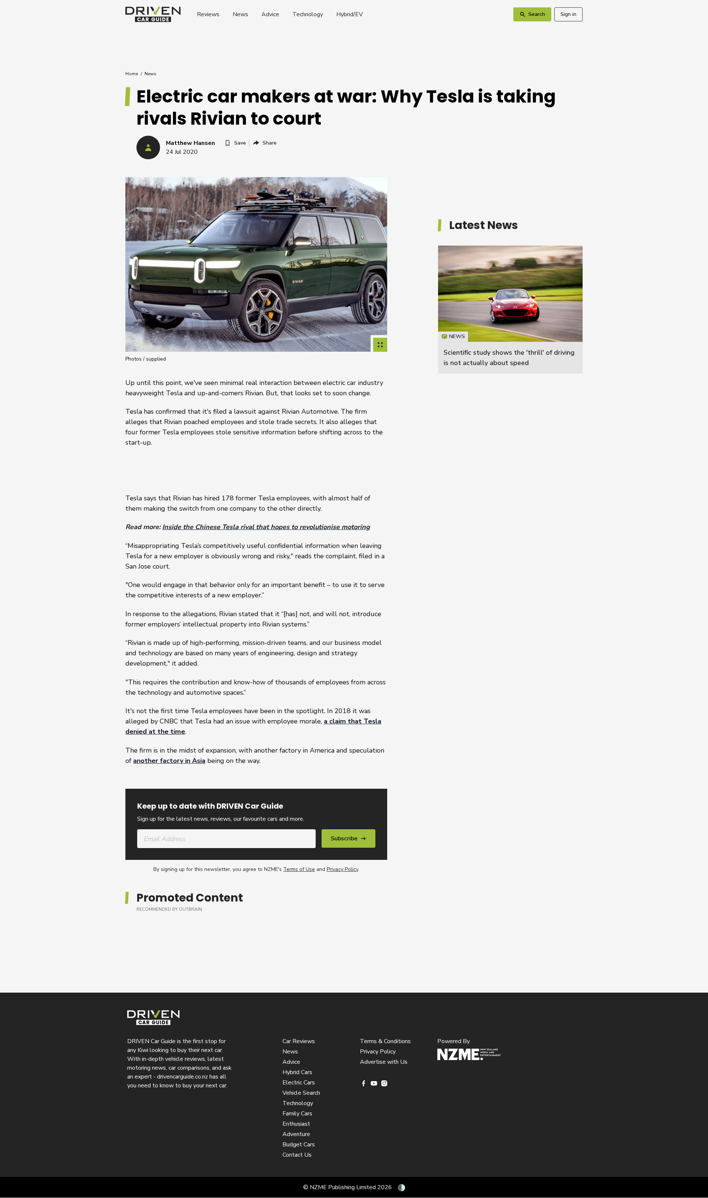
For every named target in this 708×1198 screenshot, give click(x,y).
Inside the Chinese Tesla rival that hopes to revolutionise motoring (266, 526)
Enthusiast (296, 1124)
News (240, 14)
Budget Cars (298, 1144)
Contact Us (297, 1155)
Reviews (208, 14)
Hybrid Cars (297, 1072)
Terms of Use (299, 869)
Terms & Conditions (385, 1041)
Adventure (296, 1134)
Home (131, 74)
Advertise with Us (383, 1062)
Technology (307, 14)
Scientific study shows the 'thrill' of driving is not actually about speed (510, 310)
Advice (270, 14)
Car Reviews (298, 1041)
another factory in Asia (169, 760)
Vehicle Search (301, 1093)
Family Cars (297, 1114)
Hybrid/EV (349, 14)
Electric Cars (298, 1083)
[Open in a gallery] (380, 345)
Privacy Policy (342, 869)
